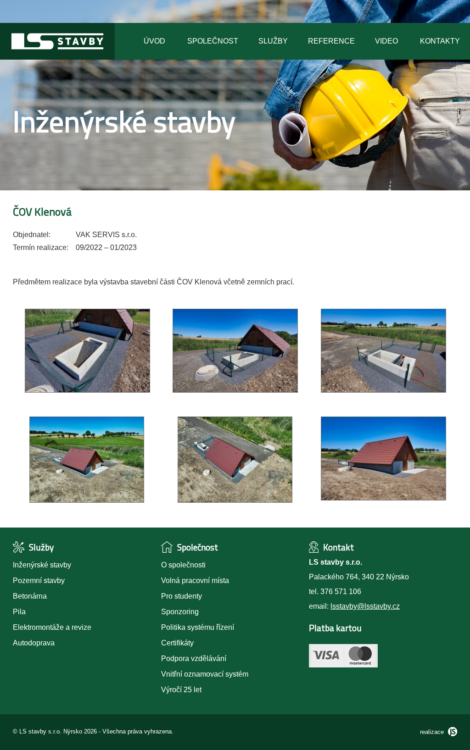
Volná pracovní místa (195, 580)
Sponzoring (180, 612)
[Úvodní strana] (57, 57)
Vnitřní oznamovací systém (204, 674)
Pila (19, 612)
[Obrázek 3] (383, 390)
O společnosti (183, 565)
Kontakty (440, 41)
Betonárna (30, 596)
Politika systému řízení (197, 627)
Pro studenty (181, 596)
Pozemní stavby (39, 580)
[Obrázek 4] (86, 500)
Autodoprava (34, 643)
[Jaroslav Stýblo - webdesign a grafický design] (451, 731)
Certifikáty (177, 643)
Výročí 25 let (181, 690)
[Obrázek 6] (383, 498)
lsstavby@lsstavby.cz (365, 606)
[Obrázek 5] (235, 500)
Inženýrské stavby (42, 565)
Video (386, 41)
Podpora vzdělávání (193, 658)
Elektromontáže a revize (52, 627)
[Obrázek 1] (87, 390)
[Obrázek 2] (235, 390)
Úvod (154, 41)
